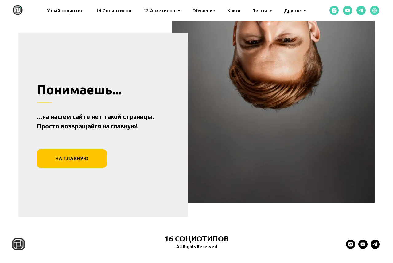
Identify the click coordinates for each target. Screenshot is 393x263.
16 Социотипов (113, 10)
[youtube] (347, 10)
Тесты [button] (260, 10)
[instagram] (334, 10)
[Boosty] (374, 10)
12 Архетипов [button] (159, 10)
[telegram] (361, 10)
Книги (234, 10)
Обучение (203, 10)
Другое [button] (293, 10)
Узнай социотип (65, 10)
